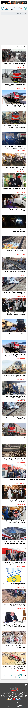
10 (25, 677)
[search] (2, 8)
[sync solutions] (20, 706)
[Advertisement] (14, 30)
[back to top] (26, 684)
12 (19, 677)
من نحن (18, 702)
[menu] (25, 8)
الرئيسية (24, 13)
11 (22, 677)
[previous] (25, 675)
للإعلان (14, 702)
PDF (5, 8)
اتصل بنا (10, 702)
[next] (16, 677)
